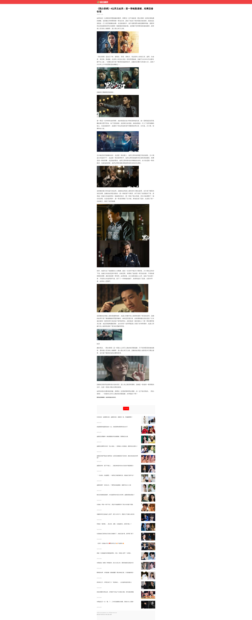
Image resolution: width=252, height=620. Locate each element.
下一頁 (126, 408)
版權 (111, 614)
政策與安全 (103, 614)
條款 (106, 614)
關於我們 (98, 614)
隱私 (109, 614)
